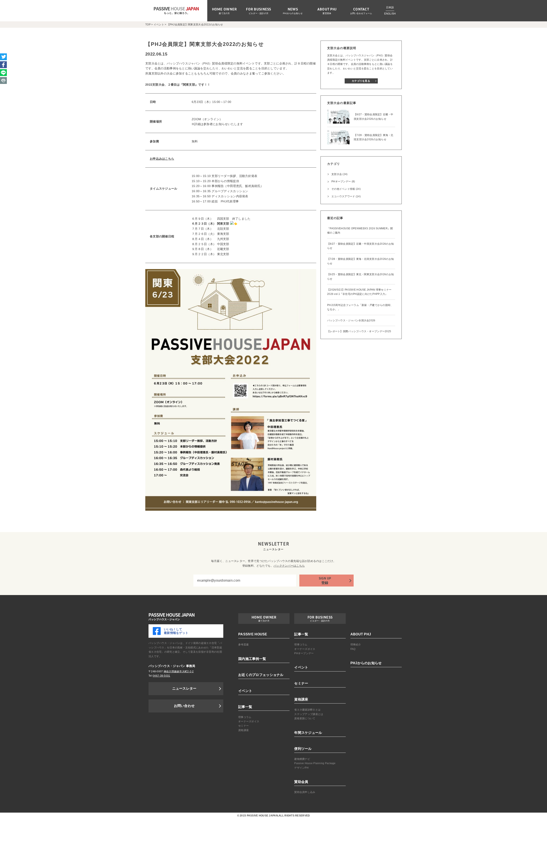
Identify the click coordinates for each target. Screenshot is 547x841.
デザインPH (301, 767)
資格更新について (304, 718)
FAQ (353, 649)
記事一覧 (245, 707)
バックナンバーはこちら (289, 565)
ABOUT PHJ (360, 634)
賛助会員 (301, 782)
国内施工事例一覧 (252, 659)
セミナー (243, 725)
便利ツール (303, 748)
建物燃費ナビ (302, 759)
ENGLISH (390, 13)
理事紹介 (355, 644)
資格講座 (243, 730)
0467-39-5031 (161, 675)
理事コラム (244, 717)
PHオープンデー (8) (343, 181)
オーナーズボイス (248, 721)
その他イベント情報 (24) (346, 188)
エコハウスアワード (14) (346, 196)
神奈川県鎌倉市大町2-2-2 (179, 671)
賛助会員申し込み (304, 792)
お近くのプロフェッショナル (261, 675)
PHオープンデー (304, 653)
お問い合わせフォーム (361, 13)
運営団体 (326, 13)
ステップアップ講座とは (308, 714)
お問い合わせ (184, 706)
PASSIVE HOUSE (252, 634)
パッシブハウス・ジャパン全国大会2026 (351, 320)
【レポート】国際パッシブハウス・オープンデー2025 (359, 331)
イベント (245, 691)
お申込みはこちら (162, 158)
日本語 (390, 7)
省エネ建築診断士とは (307, 709)
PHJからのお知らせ (293, 13)
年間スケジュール (308, 732)
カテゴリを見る (361, 80)
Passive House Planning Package (314, 763)
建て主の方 (224, 13)
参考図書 (243, 644)
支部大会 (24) (339, 174)
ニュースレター (184, 688)
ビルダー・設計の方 (259, 13)
